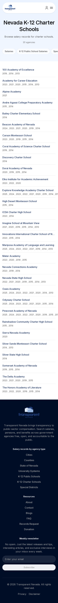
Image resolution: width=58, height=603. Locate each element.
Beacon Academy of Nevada (18, 124)
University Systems (29, 471)
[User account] (46, 8)
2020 (17, 84)
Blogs (29, 513)
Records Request (29, 523)
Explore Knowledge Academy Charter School (28, 190)
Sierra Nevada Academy (16, 332)
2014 (11, 73)
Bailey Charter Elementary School (21, 113)
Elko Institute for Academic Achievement (25, 179)
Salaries (9, 51)
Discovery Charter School (16, 157)
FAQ (29, 518)
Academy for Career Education (19, 80)
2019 (4, 73)
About (29, 502)
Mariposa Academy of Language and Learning (28, 245)
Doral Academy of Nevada (17, 168)
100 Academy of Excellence (18, 69)
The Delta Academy (13, 376)
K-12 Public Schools (29, 476)
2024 (4, 128)
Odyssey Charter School (16, 299)
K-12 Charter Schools (29, 481)
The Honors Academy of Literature (21, 387)
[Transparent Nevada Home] (29, 413)
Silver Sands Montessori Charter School (24, 343)
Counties (29, 460)
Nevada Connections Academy (19, 266)
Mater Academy (11, 256)
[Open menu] (51, 8)
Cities (29, 454)
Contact (29, 507)
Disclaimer (34, 593)
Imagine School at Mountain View (20, 223)
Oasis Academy (11, 288)
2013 (17, 73)
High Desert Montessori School (19, 201)
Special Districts (29, 487)
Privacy (22, 593)
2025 (4, 194)
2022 (11, 183)
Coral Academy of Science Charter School (26, 146)
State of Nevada (29, 465)
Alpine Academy (11, 91)
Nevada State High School (17, 277)
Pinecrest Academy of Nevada (19, 310)
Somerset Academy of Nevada (19, 365)
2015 (24, 84)
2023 (4, 84)
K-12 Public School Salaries (33, 51)
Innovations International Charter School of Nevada (29, 234)
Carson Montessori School (17, 135)
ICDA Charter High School (16, 212)
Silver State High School (15, 354)
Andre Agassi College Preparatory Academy (27, 102)
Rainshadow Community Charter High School (27, 321)
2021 (11, 84)
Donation (29, 529)
